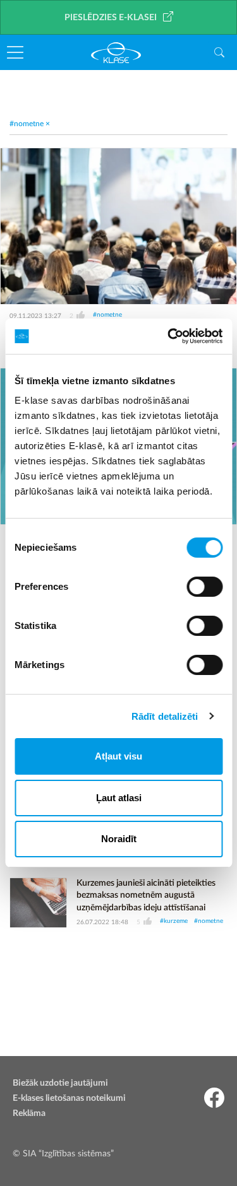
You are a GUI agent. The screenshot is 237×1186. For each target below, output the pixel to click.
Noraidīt (119, 838)
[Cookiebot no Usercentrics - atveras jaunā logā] (168, 336)
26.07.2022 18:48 (102, 922)
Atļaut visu (118, 756)
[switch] (204, 587)
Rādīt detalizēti (164, 716)
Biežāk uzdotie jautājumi (60, 1083)
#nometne (107, 315)
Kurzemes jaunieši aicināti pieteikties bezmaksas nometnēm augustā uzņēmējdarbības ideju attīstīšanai (146, 895)
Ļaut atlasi (119, 797)
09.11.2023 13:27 (35, 316)
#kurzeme (174, 921)
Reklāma (29, 1113)
